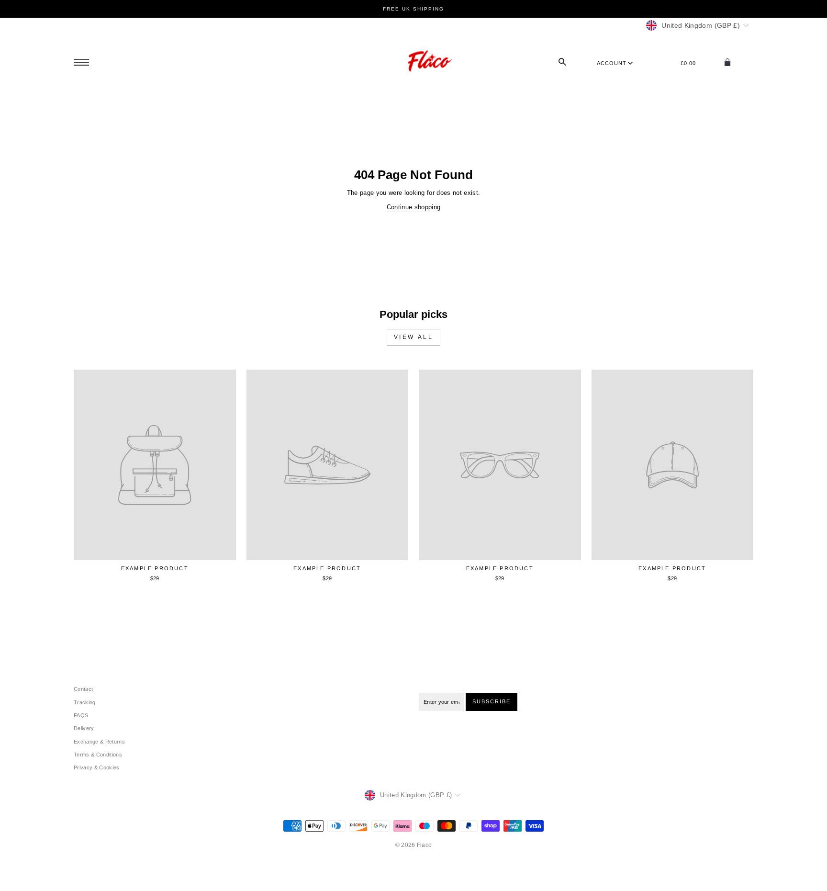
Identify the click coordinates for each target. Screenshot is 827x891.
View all (414, 337)
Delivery (84, 728)
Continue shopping (414, 207)
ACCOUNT (611, 63)
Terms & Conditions (98, 754)
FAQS (81, 715)
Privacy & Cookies (97, 767)
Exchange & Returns (99, 741)
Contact (83, 689)
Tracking (85, 702)
